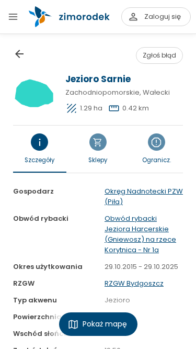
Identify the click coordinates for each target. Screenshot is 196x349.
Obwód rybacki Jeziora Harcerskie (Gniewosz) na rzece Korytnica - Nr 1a (140, 234)
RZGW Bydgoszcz (134, 283)
